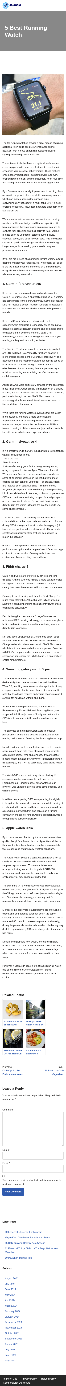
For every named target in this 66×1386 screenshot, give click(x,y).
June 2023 (10, 1355)
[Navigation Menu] (60, 5)
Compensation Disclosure (16, 1382)
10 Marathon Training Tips (18, 1257)
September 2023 (13, 1338)
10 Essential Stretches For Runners (23, 1232)
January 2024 (12, 1316)
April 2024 (10, 1300)
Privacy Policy (29, 1378)
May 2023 (10, 1360)
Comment (8, 1109)
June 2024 (10, 1289)
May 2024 (10, 1294)
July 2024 (10, 1283)
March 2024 (11, 1305)
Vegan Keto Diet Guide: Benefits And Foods (27, 1237)
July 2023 (10, 1349)
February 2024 (12, 1311)
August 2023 (11, 1344)
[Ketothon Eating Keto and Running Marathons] (12, 5)
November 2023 (13, 1327)
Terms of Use (10, 1378)
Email (6, 1163)
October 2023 (12, 1333)
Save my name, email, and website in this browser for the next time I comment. (32, 1182)
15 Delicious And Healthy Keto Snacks (25, 1243)
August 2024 (11, 1278)
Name (6, 1149)
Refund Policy (48, 1378)
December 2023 (13, 1322)
